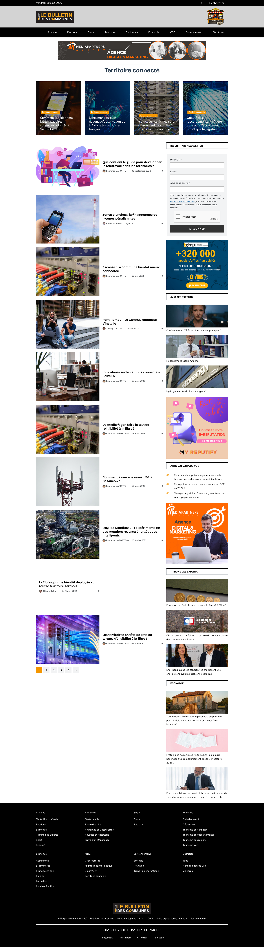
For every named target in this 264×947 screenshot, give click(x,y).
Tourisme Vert (190, 845)
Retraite (138, 824)
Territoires (219, 32)
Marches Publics (45, 886)
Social (137, 812)
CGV (141, 918)
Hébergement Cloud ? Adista (182, 361)
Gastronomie (92, 819)
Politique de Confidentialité (182, 201)
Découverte (189, 824)
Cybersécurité (92, 860)
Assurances (42, 860)
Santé (91, 32)
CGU (150, 918)
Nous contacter (198, 918)
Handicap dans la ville (195, 865)
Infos (185, 860)
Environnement (194, 32)
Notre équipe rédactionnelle (171, 918)
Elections (72, 32)
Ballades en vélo (192, 819)
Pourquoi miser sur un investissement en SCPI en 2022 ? (199, 486)
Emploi (40, 876)
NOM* (173, 171)
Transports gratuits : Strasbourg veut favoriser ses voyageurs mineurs (199, 495)
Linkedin (159, 937)
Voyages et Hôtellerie (97, 834)
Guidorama (132, 32)
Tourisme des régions (195, 840)
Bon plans (90, 812)
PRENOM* (176, 159)
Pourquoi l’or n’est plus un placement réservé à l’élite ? (196, 605)
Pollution (139, 865)
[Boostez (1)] (197, 533)
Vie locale (188, 871)
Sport (39, 840)
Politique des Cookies (102, 918)
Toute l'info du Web (47, 819)
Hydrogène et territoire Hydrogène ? (186, 391)
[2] (197, 427)
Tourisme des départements (198, 834)
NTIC (172, 32)
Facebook (107, 937)
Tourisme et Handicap (195, 829)
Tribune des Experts (47, 834)
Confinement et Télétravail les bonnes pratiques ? (194, 330)
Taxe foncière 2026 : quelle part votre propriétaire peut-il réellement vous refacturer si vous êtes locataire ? (194, 720)
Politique (41, 824)
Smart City (91, 871)
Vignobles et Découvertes (99, 829)
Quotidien (188, 854)
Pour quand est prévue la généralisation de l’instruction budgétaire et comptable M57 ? (198, 477)
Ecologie (138, 860)
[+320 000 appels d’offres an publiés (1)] (197, 264)
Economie (153, 32)
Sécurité (40, 845)
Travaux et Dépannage (97, 840)
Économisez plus (45, 871)
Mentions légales (126, 918)
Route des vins (93, 824)
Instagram (125, 937)
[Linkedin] (206, 3)
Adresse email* (180, 183)
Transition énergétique (146, 871)
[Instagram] (197, 3)
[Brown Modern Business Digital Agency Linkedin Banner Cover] (132, 50)
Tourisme (110, 32)
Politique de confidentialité (72, 918)
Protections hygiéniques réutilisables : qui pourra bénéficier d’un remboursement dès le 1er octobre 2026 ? (194, 758)
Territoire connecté (95, 876)
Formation (41, 881)
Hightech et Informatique (98, 865)
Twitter (143, 937)
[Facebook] (192, 3)
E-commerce (43, 865)
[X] (201, 3)
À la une (52, 32)
